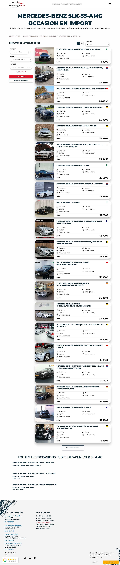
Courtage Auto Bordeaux (12, 525)
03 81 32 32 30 (9, 522)
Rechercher (21, 76)
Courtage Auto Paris (11, 534)
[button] (10, 560)
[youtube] (30, 558)
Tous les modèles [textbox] (18, 59)
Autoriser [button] (111, 562)
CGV (5, 554)
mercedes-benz (64, 36)
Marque (13, 49)
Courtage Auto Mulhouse (12, 543)
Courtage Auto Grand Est (12, 516)
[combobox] (19, 52)
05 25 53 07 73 (9, 531)
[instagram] (35, 558)
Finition (13, 64)
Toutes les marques (30, 36)
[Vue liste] (78, 43)
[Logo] (17, 4)
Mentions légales (10, 552)
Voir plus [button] (100, 557)
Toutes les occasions (48, 36)
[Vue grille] (81, 43)
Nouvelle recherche (21, 80)
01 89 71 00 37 (9, 540)
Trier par (89, 41)
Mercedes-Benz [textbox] (17, 52)
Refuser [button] (95, 562)
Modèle (12, 56)
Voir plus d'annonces (73, 448)
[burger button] (110, 4)
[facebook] (25, 558)
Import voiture (14, 36)
